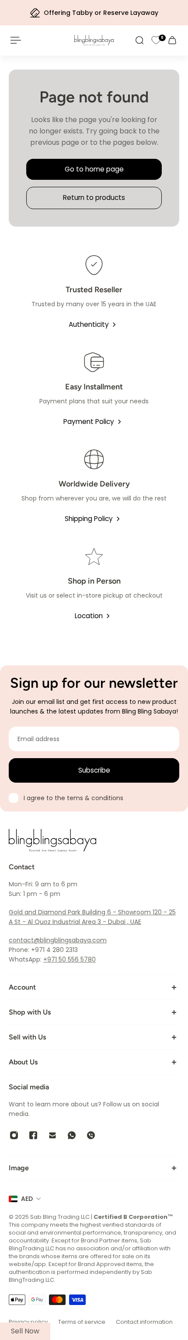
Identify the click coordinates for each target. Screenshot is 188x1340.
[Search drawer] (139, 40)
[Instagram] (14, 1135)
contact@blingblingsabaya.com (58, 940)
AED (27, 1198)
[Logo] (94, 40)
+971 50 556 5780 (69, 959)
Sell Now (25, 1331)
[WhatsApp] (71, 1135)
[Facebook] (33, 1135)
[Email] (52, 1135)
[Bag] (172, 40)
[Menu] (15, 40)
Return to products (94, 197)
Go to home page (94, 169)
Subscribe (94, 770)
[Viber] (91, 1135)
